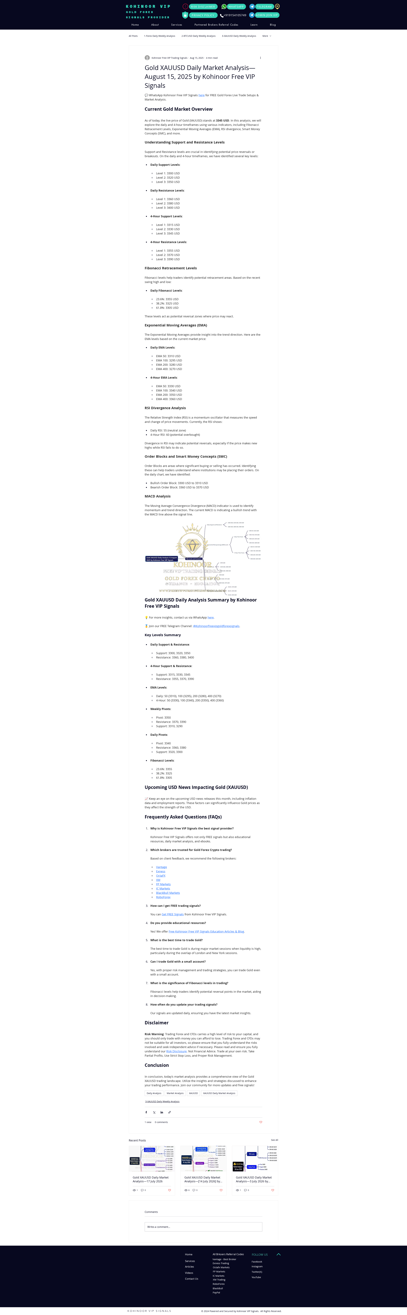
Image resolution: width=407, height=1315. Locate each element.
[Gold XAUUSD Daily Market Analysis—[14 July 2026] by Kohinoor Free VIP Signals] (204, 1159)
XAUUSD (193, 1093)
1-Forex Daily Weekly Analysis (159, 35)
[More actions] (260, 58)
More (265, 35)
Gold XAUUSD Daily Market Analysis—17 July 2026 (151, 1179)
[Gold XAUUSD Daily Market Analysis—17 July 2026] (152, 1159)
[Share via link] (169, 1112)
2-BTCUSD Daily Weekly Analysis (199, 35)
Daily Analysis (154, 1093)
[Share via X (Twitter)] (153, 1112)
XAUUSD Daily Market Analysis (219, 1093)
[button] (177, 24)
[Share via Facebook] (146, 1112)
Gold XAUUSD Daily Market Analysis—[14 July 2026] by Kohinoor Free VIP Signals (202, 1179)
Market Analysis (175, 1093)
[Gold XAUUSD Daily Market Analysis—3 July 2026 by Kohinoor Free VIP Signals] (255, 1159)
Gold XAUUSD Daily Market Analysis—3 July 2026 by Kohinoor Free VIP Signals (254, 1179)
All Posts (133, 35)
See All (274, 1139)
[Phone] (221, 15)
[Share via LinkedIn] (161, 1112)
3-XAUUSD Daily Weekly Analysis (239, 35)
